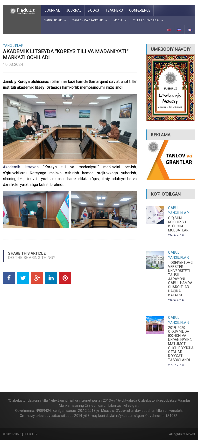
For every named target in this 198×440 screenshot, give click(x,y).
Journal (52, 10)
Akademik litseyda (21, 167)
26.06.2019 (176, 235)
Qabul (173, 208)
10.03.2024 (13, 64)
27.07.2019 (176, 365)
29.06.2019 (176, 300)
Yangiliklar (13, 45)
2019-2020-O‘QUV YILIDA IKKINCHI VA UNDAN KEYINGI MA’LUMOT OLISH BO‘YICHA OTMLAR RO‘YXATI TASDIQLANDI (181, 344)
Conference (139, 10)
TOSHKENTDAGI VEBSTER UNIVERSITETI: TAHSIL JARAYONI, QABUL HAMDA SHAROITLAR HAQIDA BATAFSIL (180, 279)
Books (93, 10)
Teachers (114, 10)
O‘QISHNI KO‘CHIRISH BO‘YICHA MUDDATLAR (178, 224)
